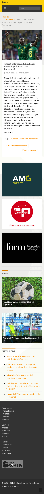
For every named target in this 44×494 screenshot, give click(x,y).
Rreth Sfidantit (8, 411)
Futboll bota (10, 19)
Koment (5, 433)
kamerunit (33, 138)
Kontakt (5, 419)
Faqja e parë (7, 17)
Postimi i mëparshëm (17, 145)
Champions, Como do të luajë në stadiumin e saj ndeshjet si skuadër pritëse (21, 367)
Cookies (5, 416)
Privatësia (6, 414)
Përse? (5, 436)
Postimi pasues (29, 150)
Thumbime (6, 453)
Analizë (5, 427)
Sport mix (6, 450)
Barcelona (23, 138)
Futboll (5, 441)
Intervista (6, 430)
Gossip (5, 447)
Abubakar (13, 138)
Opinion (5, 425)
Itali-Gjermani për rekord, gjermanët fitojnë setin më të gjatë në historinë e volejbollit (23, 386)
